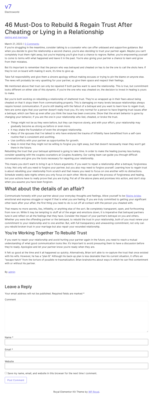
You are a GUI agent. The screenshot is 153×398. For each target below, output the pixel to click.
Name (9, 337)
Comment (10, 299)
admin (11, 271)
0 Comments (32, 43)
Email (9, 349)
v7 (8, 6)
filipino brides (133, 195)
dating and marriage (16, 37)
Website (9, 361)
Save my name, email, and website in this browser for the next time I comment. (52, 373)
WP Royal (93, 391)
